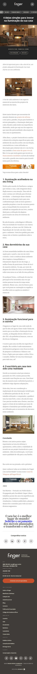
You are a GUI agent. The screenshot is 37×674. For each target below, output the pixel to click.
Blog (7, 12)
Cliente (5, 649)
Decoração (14, 52)
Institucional (7, 587)
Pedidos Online (7, 640)
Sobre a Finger (7, 590)
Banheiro (5, 628)
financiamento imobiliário (12, 156)
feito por (17, 669)
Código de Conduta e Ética (10, 612)
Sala (4, 621)
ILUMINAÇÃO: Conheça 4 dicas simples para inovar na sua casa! (18, 4)
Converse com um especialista (18, 581)
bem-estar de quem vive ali (22, 150)
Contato (5, 606)
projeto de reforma (23, 117)
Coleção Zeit (6, 596)
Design (26, 12)
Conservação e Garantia (9, 653)
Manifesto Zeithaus (8, 593)
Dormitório (6, 625)
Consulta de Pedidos (8, 643)
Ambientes (6, 615)
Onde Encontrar (7, 600)
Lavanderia (6, 631)
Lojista (5, 637)
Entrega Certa (7, 646)
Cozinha (5, 618)
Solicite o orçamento (18, 521)
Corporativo (6, 634)
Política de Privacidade (9, 609)
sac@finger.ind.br (16, 564)
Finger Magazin (16, 12)
